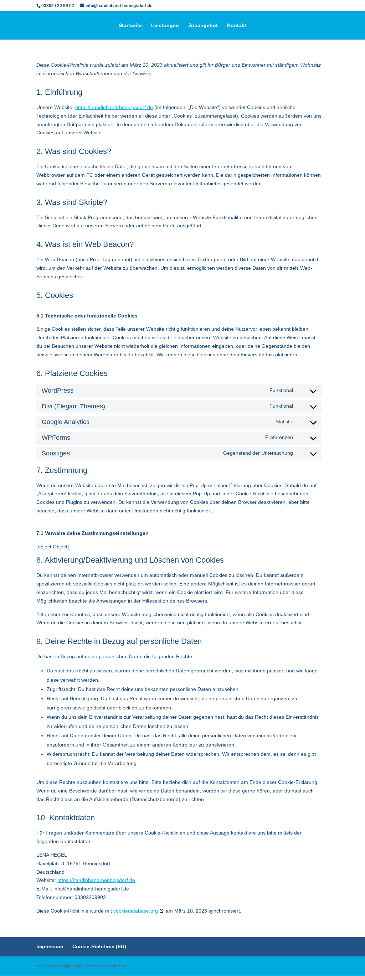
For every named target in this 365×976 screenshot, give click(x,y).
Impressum (49, 946)
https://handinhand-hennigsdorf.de (114, 107)
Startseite (130, 25)
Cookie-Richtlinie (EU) (99, 946)
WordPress (115, 966)
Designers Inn (70, 966)
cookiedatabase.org (135, 911)
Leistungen (165, 25)
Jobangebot (203, 25)
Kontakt (236, 25)
